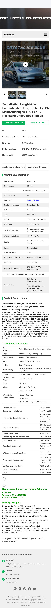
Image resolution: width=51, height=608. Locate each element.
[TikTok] (29, 589)
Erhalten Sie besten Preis (13, 123)
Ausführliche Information (13, 167)
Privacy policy (13, 597)
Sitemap (23, 597)
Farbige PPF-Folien (10, 541)
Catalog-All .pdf (33, 200)
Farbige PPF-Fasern (35, 539)
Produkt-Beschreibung (37, 167)
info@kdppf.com (12, 582)
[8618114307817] (34, 589)
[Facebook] (20, 589)
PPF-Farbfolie (20, 539)
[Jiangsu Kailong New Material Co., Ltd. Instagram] (24, 589)
